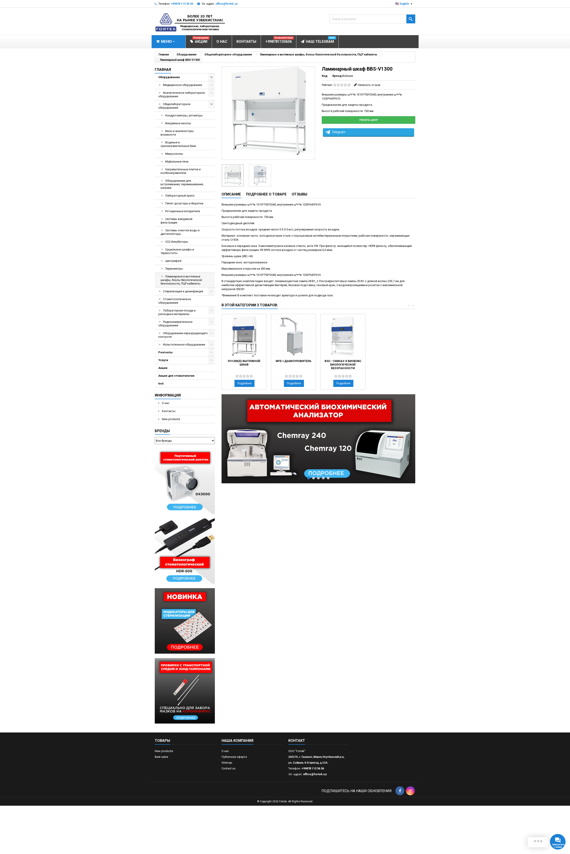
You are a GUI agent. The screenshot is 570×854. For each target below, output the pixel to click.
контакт (296, 740)
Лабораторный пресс (180, 195)
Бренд (337, 75)
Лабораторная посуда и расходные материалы (176, 312)
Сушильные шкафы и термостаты (177, 251)
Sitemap (227, 762)
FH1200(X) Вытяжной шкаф (244, 362)
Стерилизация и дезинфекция (183, 291)
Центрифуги (173, 260)
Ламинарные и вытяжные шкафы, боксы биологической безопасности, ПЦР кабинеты (181, 280)
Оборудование (169, 77)
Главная (163, 69)
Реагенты (165, 352)
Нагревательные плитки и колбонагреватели (181, 171)
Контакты (168, 411)
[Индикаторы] (185, 620)
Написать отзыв (369, 85)
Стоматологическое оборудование (174, 300)
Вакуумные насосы (178, 123)
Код (324, 75)
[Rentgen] (185, 481)
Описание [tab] (231, 194)
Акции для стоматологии (176, 375)
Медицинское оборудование (182, 85)
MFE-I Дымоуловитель (293, 361)
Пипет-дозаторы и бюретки (184, 203)
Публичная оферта (234, 756)
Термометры (174, 268)
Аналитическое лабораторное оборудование (181, 94)
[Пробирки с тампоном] (185, 690)
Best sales (161, 756)
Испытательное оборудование (184, 344)
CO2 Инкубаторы (176, 241)
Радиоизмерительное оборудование (175, 323)
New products (170, 419)
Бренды (162, 431)
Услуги (163, 360)
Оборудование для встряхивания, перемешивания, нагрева (182, 184)
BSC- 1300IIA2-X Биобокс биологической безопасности (343, 364)
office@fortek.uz (227, 3)
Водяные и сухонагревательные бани (178, 144)
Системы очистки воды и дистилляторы (180, 232)
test (160, 383)
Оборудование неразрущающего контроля (183, 334)
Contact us (228, 768)
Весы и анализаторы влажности (177, 132)
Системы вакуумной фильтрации (176, 220)
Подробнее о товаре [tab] (266, 194)
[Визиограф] (185, 551)
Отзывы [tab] (299, 194)
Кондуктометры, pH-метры (184, 115)
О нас (165, 403)
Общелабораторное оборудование (174, 105)
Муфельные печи (176, 161)
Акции (162, 368)
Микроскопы (174, 153)
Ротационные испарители (182, 211)
